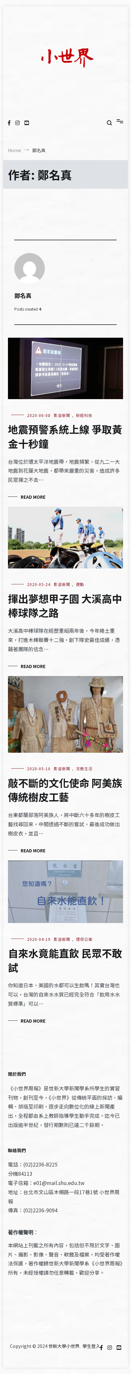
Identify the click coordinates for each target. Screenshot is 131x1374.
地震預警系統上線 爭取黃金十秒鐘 (65, 436)
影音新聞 (62, 415)
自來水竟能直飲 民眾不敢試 (65, 960)
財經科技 (84, 415)
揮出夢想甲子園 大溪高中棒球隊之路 (65, 605)
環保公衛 (84, 939)
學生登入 (91, 1346)
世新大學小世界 (63, 1346)
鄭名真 (22, 295)
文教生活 (84, 768)
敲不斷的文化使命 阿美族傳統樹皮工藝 (65, 789)
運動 (80, 584)
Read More (33, 497)
